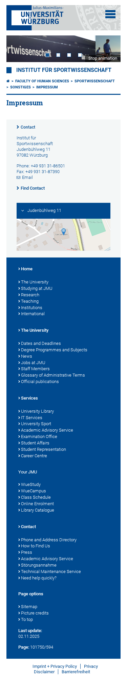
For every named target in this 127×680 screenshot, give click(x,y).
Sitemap (29, 606)
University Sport (36, 423)
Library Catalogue (37, 510)
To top (27, 619)
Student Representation (43, 449)
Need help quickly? (39, 577)
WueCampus (33, 490)
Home (27, 268)
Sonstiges (20, 87)
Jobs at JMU (33, 362)
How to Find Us (35, 545)
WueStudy (31, 484)
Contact (28, 127)
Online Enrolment (37, 503)
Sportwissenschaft (95, 81)
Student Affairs (35, 442)
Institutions (31, 307)
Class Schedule (36, 497)
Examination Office (39, 436)
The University (34, 281)
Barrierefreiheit (76, 671)
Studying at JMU (36, 288)
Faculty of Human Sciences (42, 81)
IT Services (31, 417)
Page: (23, 647)
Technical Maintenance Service (51, 571)
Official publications (40, 381)
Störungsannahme (39, 565)
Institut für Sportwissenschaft (63, 70)
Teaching (30, 301)
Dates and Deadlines (41, 343)
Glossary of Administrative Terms (53, 375)
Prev (18, 48)
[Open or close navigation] (110, 14)
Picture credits (35, 613)
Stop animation (102, 58)
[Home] (8, 81)
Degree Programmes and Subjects (54, 349)
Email (27, 177)
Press (26, 552)
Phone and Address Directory (49, 539)
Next (108, 48)
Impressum (47, 87)
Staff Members (35, 368)
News (26, 356)
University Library (37, 411)
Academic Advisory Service (47, 430)
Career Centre (34, 455)
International (33, 313)
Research (30, 294)
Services (29, 398)
